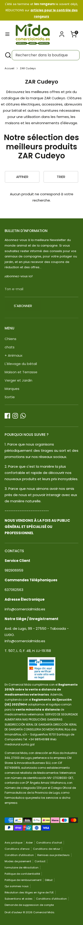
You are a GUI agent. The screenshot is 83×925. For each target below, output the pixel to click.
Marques (12, 388)
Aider (29, 842)
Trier (61, 176)
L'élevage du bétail (21, 363)
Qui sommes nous (17, 886)
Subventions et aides (19, 899)
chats (10, 347)
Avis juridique (13, 842)
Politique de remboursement (23, 880)
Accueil (9, 68)
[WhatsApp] (23, 416)
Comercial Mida (43, 912)
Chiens (10, 338)
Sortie (10, 397)
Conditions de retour (46, 849)
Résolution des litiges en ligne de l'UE (29, 892)
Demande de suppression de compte (29, 905)
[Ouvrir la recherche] (7, 55)
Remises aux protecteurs (53, 855)
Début (49, 880)
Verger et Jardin (18, 380)
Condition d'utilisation (19, 855)
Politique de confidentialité (22, 874)
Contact (40, 861)
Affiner (22, 176)
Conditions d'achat (49, 842)
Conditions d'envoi (17, 849)
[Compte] (61, 32)
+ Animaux (13, 355)
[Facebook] (7, 416)
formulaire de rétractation (22, 867)
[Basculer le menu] (7, 34)
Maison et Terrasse (21, 372)
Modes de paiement (18, 861)
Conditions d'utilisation (51, 899)
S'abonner (23, 305)
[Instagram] (15, 416)
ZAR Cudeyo (28, 68)
